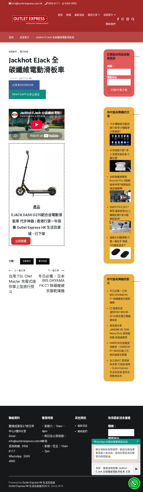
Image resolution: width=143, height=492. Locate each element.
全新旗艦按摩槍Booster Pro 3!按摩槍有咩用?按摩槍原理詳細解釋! (120, 182)
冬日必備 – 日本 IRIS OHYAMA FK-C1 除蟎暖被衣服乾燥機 (51, 281)
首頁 (60, 14)
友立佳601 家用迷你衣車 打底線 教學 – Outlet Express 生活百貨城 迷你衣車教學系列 (120, 368)
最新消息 (79, 14)
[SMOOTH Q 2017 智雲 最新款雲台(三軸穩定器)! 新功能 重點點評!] (120, 227)
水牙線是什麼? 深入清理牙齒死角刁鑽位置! (119, 154)
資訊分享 (92, 14)
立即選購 (20, 241)
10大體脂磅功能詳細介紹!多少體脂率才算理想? (120, 127)
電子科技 (24, 52)
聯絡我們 (111, 24)
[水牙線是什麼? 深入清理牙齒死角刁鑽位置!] (120, 166)
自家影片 (108, 14)
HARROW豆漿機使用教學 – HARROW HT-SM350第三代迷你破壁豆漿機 (120, 349)
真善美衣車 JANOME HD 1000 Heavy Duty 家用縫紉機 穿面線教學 (120, 331)
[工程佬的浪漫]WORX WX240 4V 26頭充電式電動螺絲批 (120, 314)
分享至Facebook (22, 85)
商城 (68, 14)
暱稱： (110, 66)
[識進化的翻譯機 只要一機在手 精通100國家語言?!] (120, 253)
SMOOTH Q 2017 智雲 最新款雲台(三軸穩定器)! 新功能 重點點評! (120, 213)
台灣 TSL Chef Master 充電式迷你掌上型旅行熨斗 (22, 281)
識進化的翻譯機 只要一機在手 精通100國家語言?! (120, 241)
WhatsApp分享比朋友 (26, 94)
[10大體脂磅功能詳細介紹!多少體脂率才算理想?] (120, 140)
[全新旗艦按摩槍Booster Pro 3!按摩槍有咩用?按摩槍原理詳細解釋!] (120, 196)
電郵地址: (112, 77)
